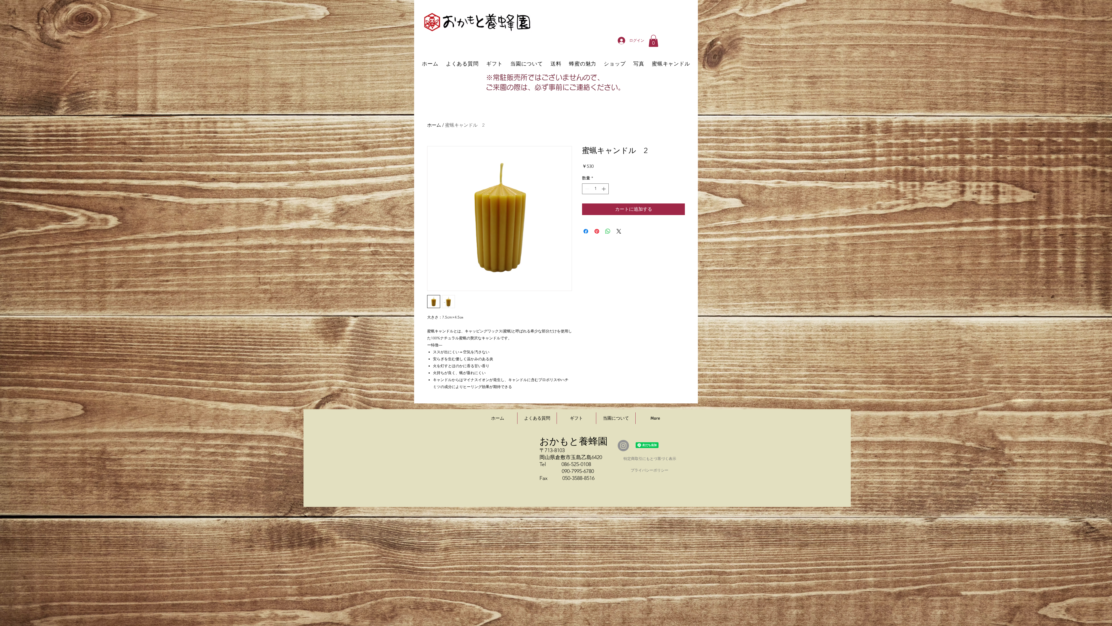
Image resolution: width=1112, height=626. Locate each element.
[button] (653, 41)
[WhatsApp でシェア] (607, 231)
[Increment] (604, 189)
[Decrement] (586, 189)
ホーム (434, 125)
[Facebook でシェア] (585, 231)
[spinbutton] (595, 189)
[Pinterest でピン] (596, 231)
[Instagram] (623, 445)
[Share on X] (618, 231)
